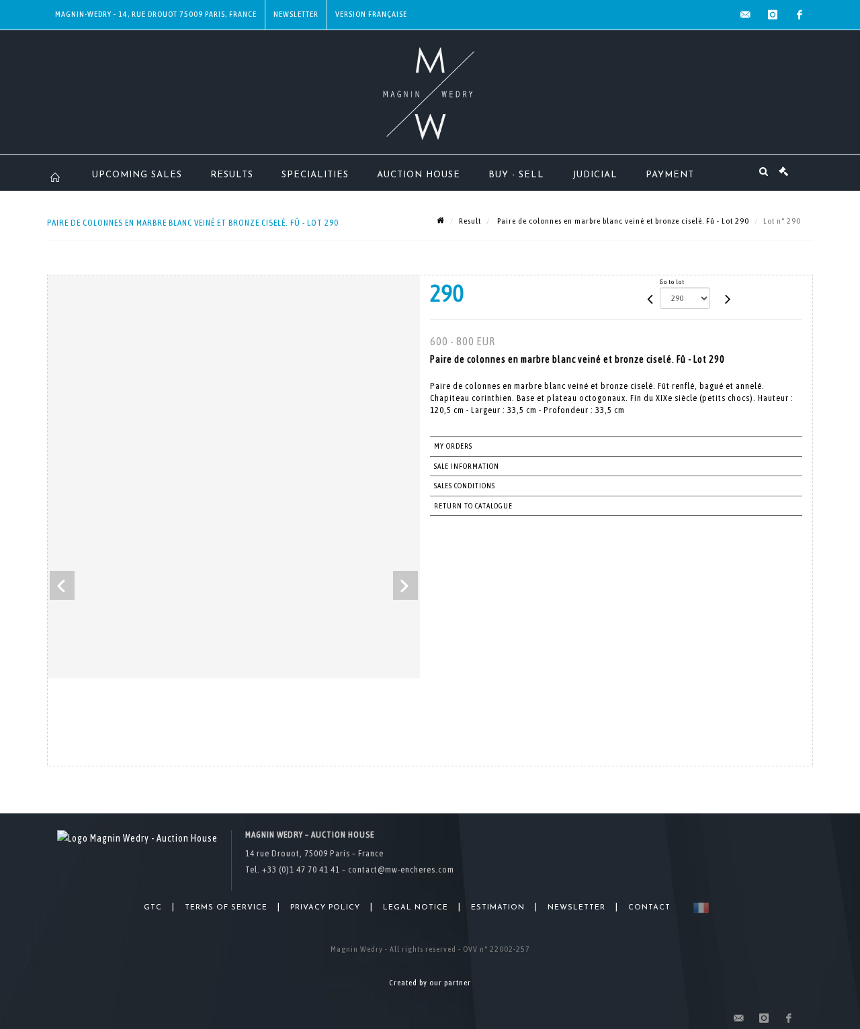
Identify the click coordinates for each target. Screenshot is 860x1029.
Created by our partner (430, 982)
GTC (153, 907)
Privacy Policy (325, 907)
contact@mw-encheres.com (401, 869)
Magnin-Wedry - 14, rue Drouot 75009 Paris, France (156, 14)
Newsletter (295, 14)
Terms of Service (226, 907)
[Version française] (698, 907)
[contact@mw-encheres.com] (745, 15)
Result (470, 221)
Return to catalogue (473, 506)
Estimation (498, 907)
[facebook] (799, 15)
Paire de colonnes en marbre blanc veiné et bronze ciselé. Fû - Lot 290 (622, 221)
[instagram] (772, 15)
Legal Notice (415, 907)
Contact (649, 907)
